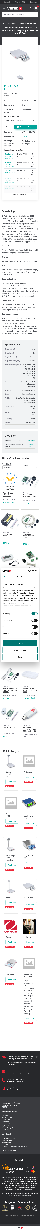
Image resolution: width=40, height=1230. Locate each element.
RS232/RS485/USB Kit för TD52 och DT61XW (10, 690)
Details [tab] (20, 577)
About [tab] (32, 577)
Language (33, 2)
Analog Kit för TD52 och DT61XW (29, 496)
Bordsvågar (12, 23)
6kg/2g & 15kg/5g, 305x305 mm (10, 164)
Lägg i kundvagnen (27, 127)
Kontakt (6, 1134)
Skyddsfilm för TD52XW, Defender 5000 (30, 690)
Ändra (4, 1107)
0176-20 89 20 (8, 1144)
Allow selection (20, 650)
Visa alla (7, 467)
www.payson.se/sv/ (28, 1190)
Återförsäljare (6, 1130)
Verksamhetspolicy (8, 1128)
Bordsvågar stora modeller (28, 23)
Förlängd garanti (13, 116)
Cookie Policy (6, 1119)
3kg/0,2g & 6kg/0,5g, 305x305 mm (10, 156)
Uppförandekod (7, 1126)
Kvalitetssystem (7, 1124)
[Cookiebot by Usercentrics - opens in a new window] (28, 571)
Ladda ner (31, 440)
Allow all (20, 643)
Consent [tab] (7, 577)
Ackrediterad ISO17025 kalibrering (8, 495)
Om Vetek (5, 1115)
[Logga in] (30, 8)
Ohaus (24, 136)
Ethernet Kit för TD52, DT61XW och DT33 (30, 536)
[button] (35, 1208)
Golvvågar (26, 493)
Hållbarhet (5, 1121)
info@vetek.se (30, 1073)
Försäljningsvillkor (7, 1117)
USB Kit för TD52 (9, 727)
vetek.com (27, 1090)
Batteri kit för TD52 (8, 535)
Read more (12, 782)
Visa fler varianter (20, 194)
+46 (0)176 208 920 (18, 2)
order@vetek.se (22, 1146)
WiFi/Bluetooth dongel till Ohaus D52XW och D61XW (29, 729)
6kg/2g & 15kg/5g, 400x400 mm (10, 180)
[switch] (34, 620)
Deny (20, 657)
